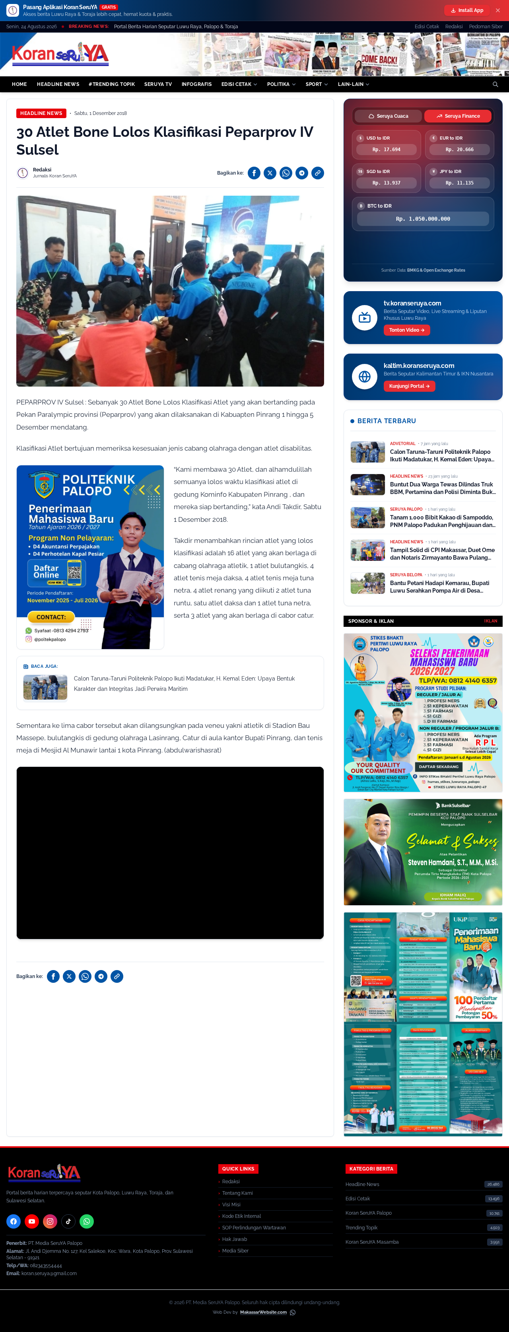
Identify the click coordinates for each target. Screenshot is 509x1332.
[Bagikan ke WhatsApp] (286, 173)
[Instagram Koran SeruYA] (50, 1221)
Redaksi (454, 26)
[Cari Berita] (495, 84)
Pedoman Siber (486, 26)
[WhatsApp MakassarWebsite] (292, 1312)
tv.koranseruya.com (412, 303)
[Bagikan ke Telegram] (301, 173)
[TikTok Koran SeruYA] (68, 1221)
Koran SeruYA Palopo (369, 1213)
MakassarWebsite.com (263, 1312)
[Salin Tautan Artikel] (317, 173)
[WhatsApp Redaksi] (87, 1221)
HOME (19, 84)
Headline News (41, 113)
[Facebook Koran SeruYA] (13, 1221)
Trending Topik (361, 1228)
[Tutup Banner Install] (498, 10)
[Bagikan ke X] (270, 173)
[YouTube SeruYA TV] (32, 1221)
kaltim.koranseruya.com (419, 365)
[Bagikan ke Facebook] (254, 173)
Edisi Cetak (427, 26)
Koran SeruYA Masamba (372, 1242)
